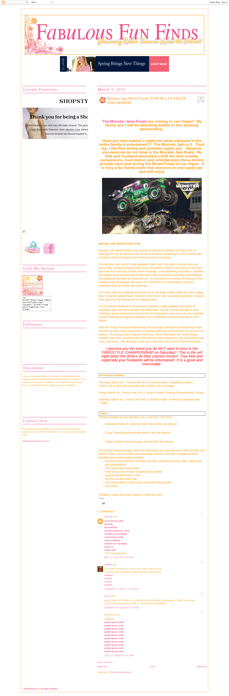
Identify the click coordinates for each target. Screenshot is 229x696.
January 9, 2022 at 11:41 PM (121, 589)
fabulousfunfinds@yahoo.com (36, 441)
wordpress (109, 575)
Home (152, 666)
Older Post (201, 666)
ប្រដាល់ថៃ (108, 585)
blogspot (108, 578)
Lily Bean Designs (48, 689)
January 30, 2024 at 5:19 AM (121, 608)
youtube (108, 581)
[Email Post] (102, 503)
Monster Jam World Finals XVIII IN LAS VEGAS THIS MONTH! (146, 100)
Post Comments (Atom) (120, 672)
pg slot (107, 596)
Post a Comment (105, 662)
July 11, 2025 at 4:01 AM (118, 655)
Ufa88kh (108, 564)
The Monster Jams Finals (125, 121)
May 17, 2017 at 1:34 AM (118, 557)
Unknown (108, 516)
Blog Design (30, 689)
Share (101, 498)
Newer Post (102, 666)
